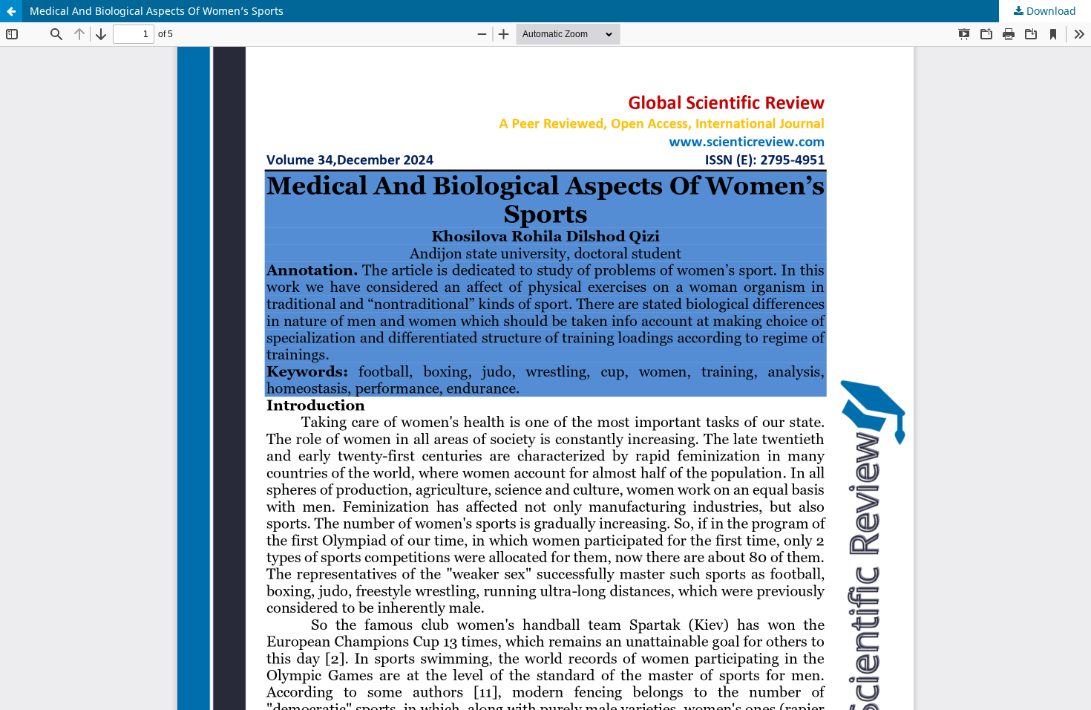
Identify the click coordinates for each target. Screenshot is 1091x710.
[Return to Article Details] (11, 11)
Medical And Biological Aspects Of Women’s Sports (157, 11)
